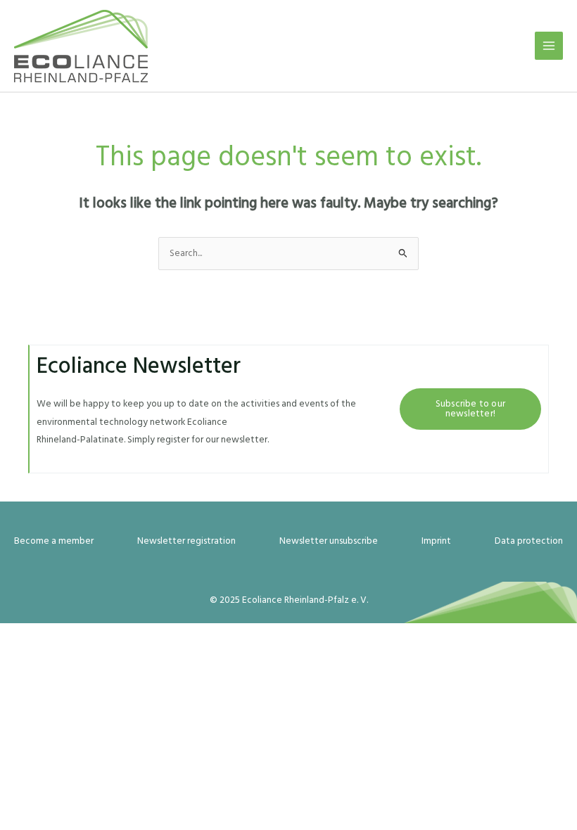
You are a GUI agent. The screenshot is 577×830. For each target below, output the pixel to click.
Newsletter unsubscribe (328, 541)
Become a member (54, 541)
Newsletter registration (186, 541)
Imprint (436, 541)
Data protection (529, 541)
